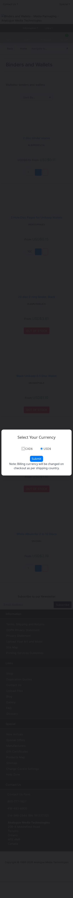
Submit (36, 459)
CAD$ (29, 449)
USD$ (47, 449)
